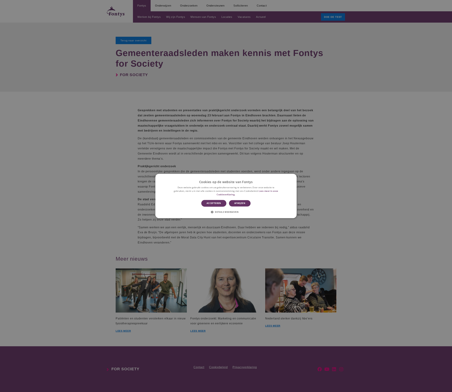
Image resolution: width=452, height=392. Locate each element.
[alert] (226, 196)
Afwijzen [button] (239, 203)
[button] (226, 212)
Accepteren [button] (214, 203)
